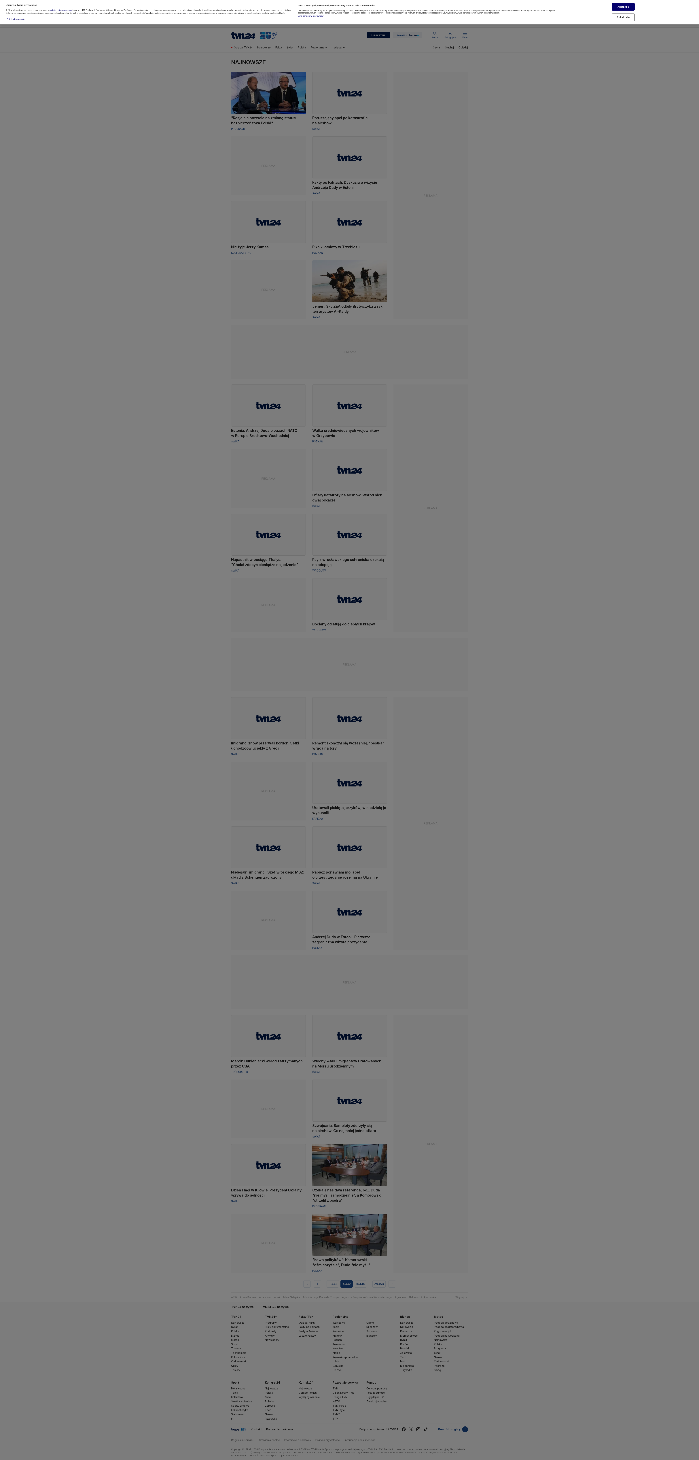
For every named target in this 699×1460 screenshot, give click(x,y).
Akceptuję (623, 6)
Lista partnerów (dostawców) (311, 16)
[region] (349, 12)
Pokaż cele (623, 17)
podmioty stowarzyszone (61, 10)
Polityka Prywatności (16, 19)
